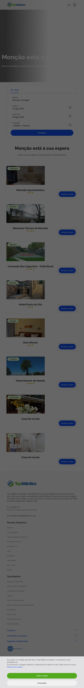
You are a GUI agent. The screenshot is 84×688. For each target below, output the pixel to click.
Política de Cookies (14, 667)
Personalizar (42, 683)
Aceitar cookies (42, 676)
